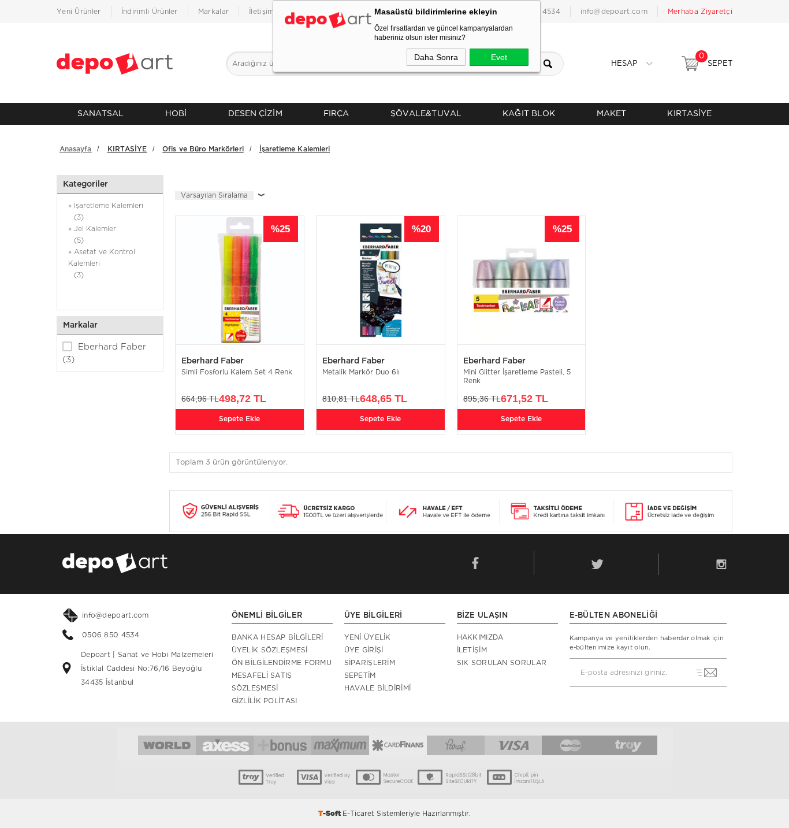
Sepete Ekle (239, 419)
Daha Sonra (436, 57)
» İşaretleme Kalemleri (105, 211)
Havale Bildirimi (377, 688)
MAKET (612, 113)
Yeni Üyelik (367, 637)
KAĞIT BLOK (529, 113)
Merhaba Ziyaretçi (700, 12)
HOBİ (176, 113)
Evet (499, 57)
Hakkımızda (480, 637)
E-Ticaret (358, 814)
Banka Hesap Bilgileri (277, 637)
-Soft (330, 814)
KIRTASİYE (689, 113)
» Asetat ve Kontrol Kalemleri (101, 263)
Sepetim (360, 675)
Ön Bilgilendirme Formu (282, 663)
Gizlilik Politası (264, 701)
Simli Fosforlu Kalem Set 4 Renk (236, 372)
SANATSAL (100, 113)
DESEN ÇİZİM (255, 113)
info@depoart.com (613, 12)
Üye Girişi (364, 650)
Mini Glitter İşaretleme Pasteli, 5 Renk (517, 376)
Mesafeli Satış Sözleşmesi (262, 681)
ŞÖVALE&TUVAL (426, 113)
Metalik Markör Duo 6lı (361, 372)
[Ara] (551, 63)
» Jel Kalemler (92, 234)
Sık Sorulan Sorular (502, 663)
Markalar (213, 12)
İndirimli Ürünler (149, 12)
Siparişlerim (370, 663)
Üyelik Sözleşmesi (270, 650)
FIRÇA (336, 113)
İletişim (261, 12)
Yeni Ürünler (79, 12)
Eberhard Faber (104, 353)
